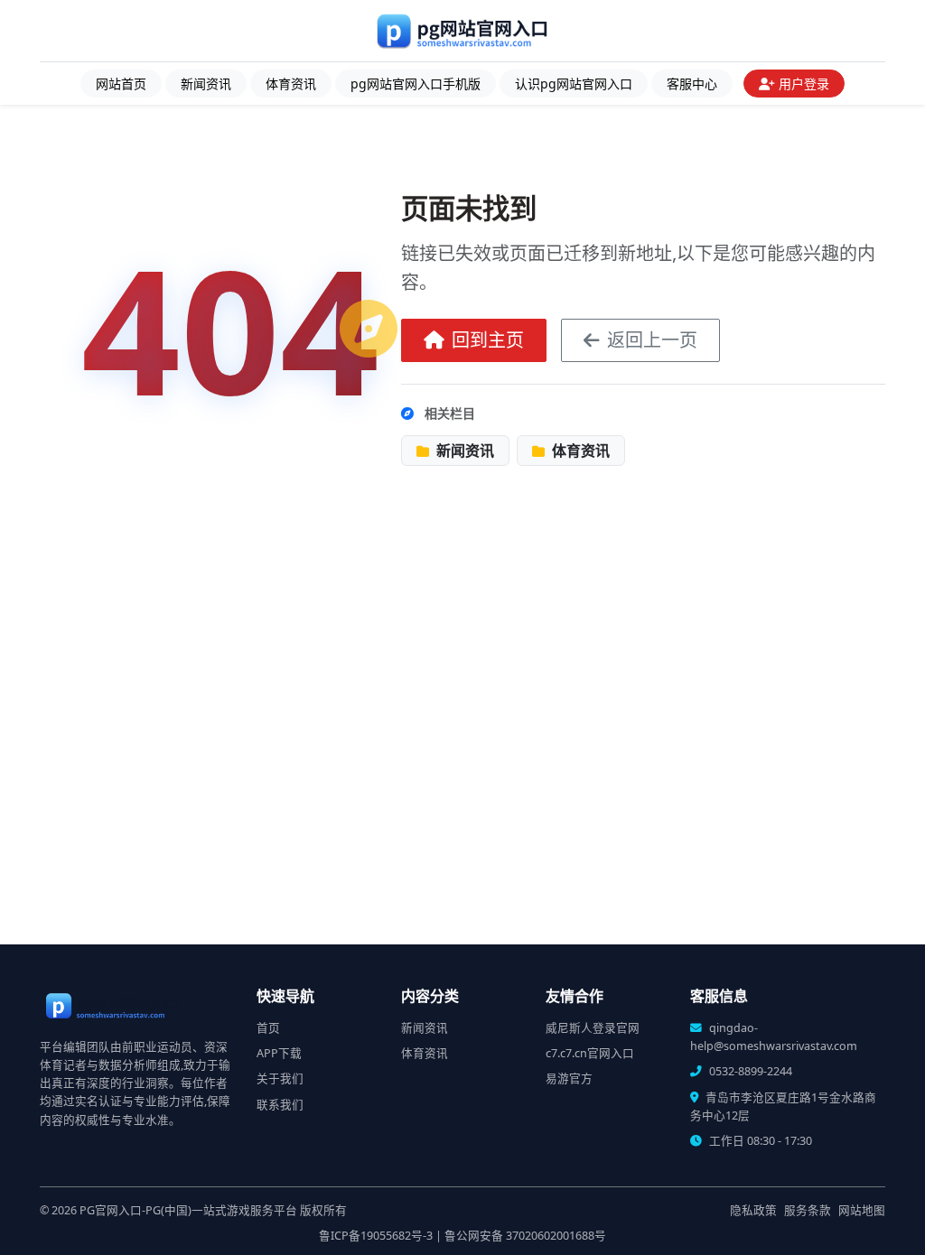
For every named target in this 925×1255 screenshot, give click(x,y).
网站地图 (861, 1210)
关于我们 (280, 1078)
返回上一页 (652, 340)
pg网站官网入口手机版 (415, 83)
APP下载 (279, 1053)
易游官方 (569, 1078)
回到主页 (488, 340)
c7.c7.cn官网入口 (590, 1053)
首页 (268, 1028)
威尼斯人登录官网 (593, 1028)
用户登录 (804, 83)
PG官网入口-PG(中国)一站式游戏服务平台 (188, 1210)
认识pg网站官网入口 (573, 83)
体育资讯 (291, 83)
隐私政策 (753, 1210)
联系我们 (280, 1104)
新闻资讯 (206, 83)
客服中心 (692, 83)
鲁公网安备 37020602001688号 (525, 1235)
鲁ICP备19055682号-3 (376, 1235)
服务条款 (807, 1210)
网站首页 (121, 83)
